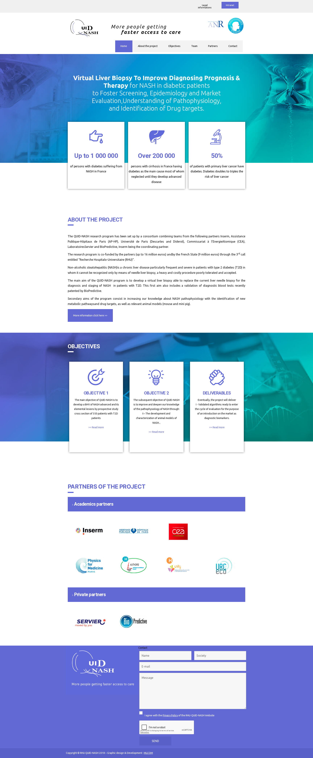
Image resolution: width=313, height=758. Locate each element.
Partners (213, 46)
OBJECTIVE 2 (156, 393)
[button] (205, 6)
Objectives (174, 46)
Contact (232, 46)
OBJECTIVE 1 (96, 393)
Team (194, 46)
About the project (148, 46)
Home (123, 46)
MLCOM (148, 752)
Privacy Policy (170, 715)
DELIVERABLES (217, 393)
